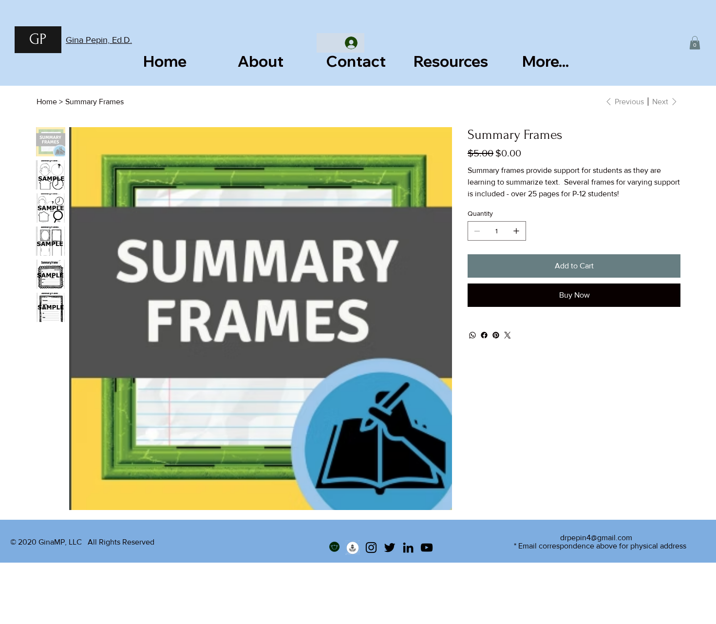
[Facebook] (484, 335)
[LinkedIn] (408, 547)
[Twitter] (507, 335)
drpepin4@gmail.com (596, 537)
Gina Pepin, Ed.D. (99, 40)
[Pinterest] (496, 335)
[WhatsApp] (472, 335)
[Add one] (516, 231)
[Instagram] (371, 547)
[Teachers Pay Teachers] (334, 547)
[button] (694, 42)
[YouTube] (426, 547)
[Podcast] (352, 547)
